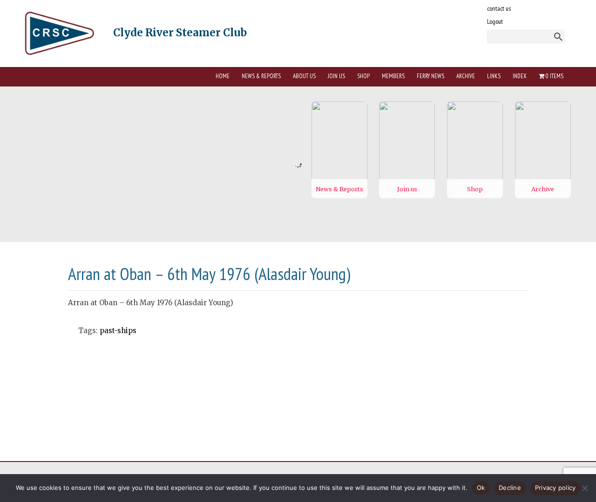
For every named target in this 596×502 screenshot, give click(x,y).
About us (304, 76)
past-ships (118, 330)
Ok (481, 487)
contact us (499, 8)
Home (223, 76)
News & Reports (261, 76)
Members (393, 76)
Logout (495, 21)
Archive (465, 76)
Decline (510, 487)
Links (494, 76)
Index (520, 76)
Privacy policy (555, 487)
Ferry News (430, 76)
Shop (363, 76)
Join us (336, 76)
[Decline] (584, 488)
